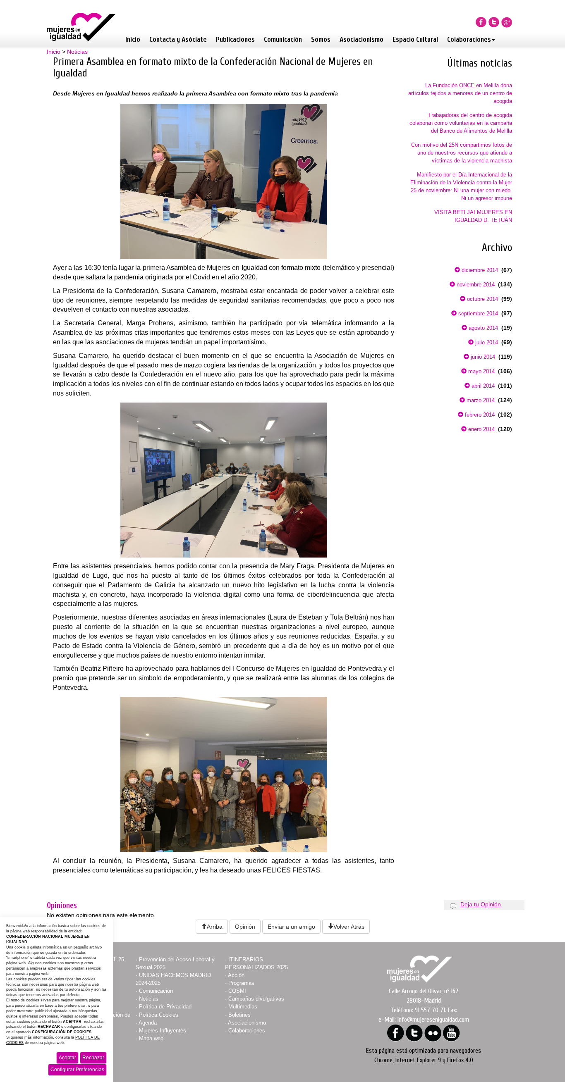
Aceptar (67, 1058)
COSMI (237, 991)
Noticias (77, 51)
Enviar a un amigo (291, 926)
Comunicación (283, 39)
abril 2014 (482, 386)
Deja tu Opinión (480, 904)
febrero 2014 (479, 415)
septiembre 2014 (477, 313)
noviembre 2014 (475, 284)
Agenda (148, 1023)
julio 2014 (486, 342)
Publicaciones (235, 39)
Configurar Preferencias (77, 1069)
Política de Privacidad (165, 1006)
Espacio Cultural (415, 39)
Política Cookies (158, 1015)
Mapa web (151, 1038)
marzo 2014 (480, 400)
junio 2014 (482, 357)
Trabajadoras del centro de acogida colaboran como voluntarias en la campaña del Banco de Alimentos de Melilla (460, 123)
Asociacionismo (361, 39)
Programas (241, 983)
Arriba (215, 926)
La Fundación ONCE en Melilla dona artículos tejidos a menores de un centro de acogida (460, 93)
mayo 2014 (481, 371)
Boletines (239, 1015)
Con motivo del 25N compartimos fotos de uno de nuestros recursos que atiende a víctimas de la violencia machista (461, 153)
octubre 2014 (481, 299)
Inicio (132, 39)
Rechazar (93, 1058)
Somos (320, 39)
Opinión (245, 926)
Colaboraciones (469, 39)
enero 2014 (481, 429)
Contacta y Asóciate (178, 39)
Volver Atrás (348, 926)
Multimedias (242, 1006)
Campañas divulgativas (256, 999)
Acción (236, 975)
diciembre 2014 (479, 270)
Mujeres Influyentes (162, 1030)
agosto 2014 (482, 328)
